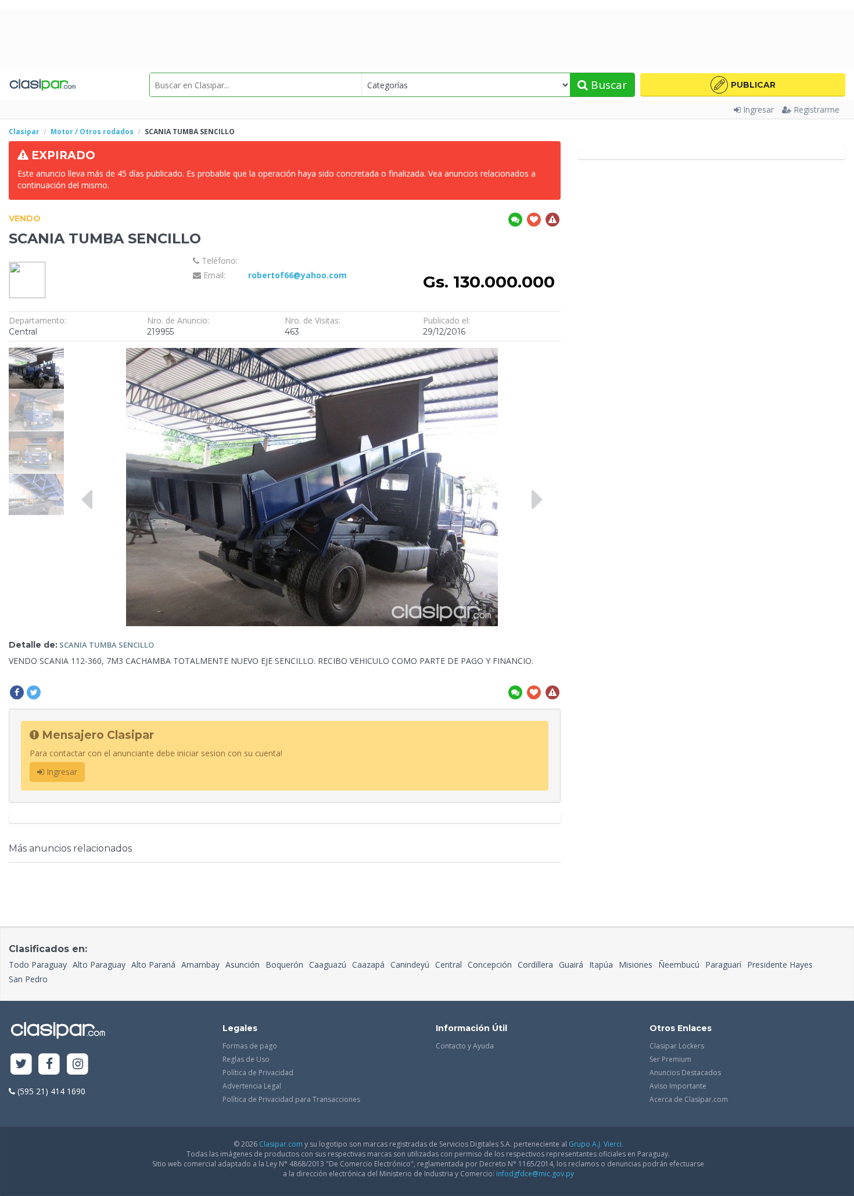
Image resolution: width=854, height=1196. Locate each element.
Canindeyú (409, 964)
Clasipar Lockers (677, 1046)
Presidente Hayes (780, 964)
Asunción (242, 964)
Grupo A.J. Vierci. (596, 1144)
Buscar (607, 84)
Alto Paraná (153, 964)
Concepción (490, 964)
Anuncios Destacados (685, 1073)
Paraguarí (723, 964)
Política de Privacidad (258, 1073)
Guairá (571, 964)
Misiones (635, 964)
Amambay (200, 964)
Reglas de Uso (246, 1059)
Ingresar (758, 109)
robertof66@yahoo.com (297, 275)
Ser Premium (670, 1059)
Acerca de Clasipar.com (689, 1099)
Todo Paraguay (38, 964)
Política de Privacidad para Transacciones (291, 1099)
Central (448, 964)
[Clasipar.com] (42, 84)
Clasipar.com (281, 1144)
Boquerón (284, 964)
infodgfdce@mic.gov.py (535, 1174)
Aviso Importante (678, 1086)
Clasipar (24, 132)
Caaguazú (327, 964)
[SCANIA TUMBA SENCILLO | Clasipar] (36, 352)
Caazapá (368, 964)
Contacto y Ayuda (465, 1046)
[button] (742, 84)
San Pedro (28, 979)
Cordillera (535, 964)
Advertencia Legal (252, 1086)
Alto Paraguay (99, 964)
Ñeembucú (678, 964)
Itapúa (601, 964)
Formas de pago (250, 1046)
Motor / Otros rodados (92, 132)
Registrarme (816, 109)
